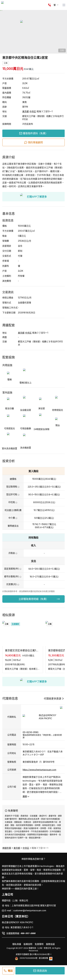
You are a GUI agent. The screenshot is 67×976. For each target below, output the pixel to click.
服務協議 (50, 944)
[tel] (49, 5)
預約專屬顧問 (35, 142)
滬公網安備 (43, 958)
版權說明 (28, 944)
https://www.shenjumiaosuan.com (39, 769)
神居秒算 (6, 847)
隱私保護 (16, 944)
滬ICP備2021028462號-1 (40, 954)
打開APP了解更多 (37, 196)
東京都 (25, 111)
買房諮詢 (42, 970)
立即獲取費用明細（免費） (33, 599)
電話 (10, 970)
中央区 (32, 111)
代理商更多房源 (52, 698)
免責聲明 (39, 944)
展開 (25, 796)
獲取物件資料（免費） (35, 133)
